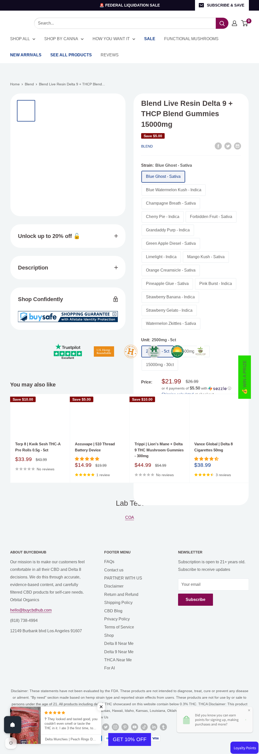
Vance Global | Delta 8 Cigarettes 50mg (213, 447)
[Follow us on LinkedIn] (153, 727)
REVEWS (110, 55)
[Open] (12, 724)
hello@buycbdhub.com (31, 610)
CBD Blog (113, 611)
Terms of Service (119, 627)
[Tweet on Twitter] (227, 146)
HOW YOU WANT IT (111, 39)
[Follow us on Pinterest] (124, 727)
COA (129, 517)
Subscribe (195, 599)
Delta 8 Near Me (119, 643)
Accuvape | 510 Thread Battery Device (95, 447)
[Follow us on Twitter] (105, 727)
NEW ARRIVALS (25, 55)
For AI (109, 668)
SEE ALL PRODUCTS (71, 55)
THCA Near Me (118, 660)
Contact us (113, 570)
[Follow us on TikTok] (144, 727)
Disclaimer (113, 586)
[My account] (234, 23)
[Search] (222, 23)
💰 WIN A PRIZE (244, 377)
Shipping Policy (118, 602)
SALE (149, 39)
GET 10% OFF (129, 739)
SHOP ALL (20, 39)
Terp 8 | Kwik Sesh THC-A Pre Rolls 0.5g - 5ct (37, 447)
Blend (29, 84)
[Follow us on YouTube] (134, 727)
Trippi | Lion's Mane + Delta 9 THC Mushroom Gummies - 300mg (159, 450)
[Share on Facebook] (218, 146)
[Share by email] (237, 146)
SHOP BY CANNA (61, 39)
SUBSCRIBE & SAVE (225, 5)
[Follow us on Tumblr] (163, 727)
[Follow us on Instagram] (115, 727)
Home (15, 84)
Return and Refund (121, 594)
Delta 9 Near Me (119, 652)
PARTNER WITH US (123, 578)
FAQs (109, 562)
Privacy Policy (117, 619)
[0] (245, 23)
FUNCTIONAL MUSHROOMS (191, 39)
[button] (201, 388)
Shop (109, 635)
